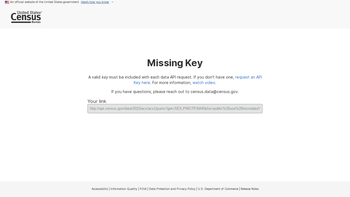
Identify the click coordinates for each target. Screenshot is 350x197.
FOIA (143, 188)
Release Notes (250, 188)
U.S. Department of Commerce (218, 188)
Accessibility (100, 188)
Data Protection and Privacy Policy (172, 188)
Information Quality (123, 188)
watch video (203, 82)
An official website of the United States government (44, 2)
